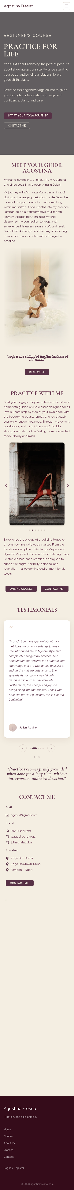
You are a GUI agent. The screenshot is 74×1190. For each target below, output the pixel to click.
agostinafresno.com (42, 1184)
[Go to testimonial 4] (40, 748)
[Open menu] (66, 6)
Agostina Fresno (18, 6)
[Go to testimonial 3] (38, 748)
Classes (8, 1149)
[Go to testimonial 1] (30, 748)
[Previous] (23, 748)
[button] (6, 485)
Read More (37, 372)
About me (10, 1143)
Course (8, 1136)
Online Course (21, 588)
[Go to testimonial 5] (43, 748)
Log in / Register (14, 1167)
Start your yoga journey (28, 115)
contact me (17, 125)
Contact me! (54, 588)
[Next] (51, 748)
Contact (9, 1156)
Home (7, 1129)
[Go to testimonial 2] (34, 748)
